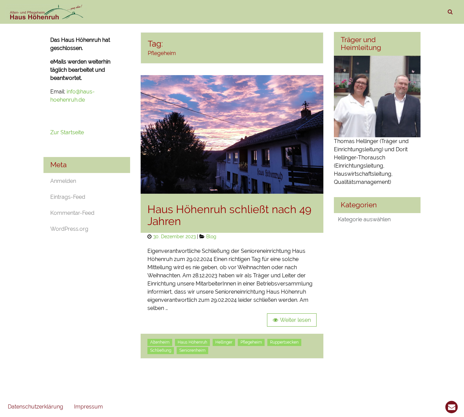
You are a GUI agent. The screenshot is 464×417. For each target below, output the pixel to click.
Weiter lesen (295, 320)
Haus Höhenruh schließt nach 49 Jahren (229, 215)
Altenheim (159, 342)
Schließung (160, 350)
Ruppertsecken (284, 342)
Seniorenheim (192, 350)
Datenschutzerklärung (35, 406)
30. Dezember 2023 (174, 236)
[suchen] (450, 12)
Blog (211, 236)
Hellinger (223, 342)
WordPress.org (69, 229)
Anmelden (63, 181)
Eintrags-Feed (67, 197)
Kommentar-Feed (72, 213)
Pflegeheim (251, 342)
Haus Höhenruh (192, 342)
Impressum (88, 406)
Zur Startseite (67, 132)
